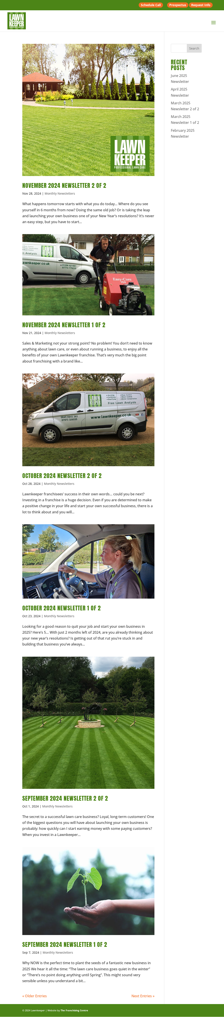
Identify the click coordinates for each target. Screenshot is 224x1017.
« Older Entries (34, 996)
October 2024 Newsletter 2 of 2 (62, 475)
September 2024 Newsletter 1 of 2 (64, 944)
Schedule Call (151, 5)
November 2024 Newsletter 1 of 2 (63, 324)
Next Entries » (142, 996)
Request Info (200, 5)
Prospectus (177, 5)
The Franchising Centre (74, 1010)
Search (194, 48)
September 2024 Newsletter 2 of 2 (65, 798)
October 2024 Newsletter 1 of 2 (61, 608)
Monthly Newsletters (60, 193)
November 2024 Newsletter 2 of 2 (64, 185)
